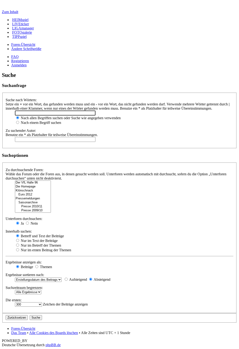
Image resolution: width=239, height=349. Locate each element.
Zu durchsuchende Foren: (24, 170)
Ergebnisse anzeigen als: (24, 262)
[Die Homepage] (33, 187)
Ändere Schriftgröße (26, 49)
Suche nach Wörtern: (21, 100)
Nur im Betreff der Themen (40, 245)
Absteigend (101, 279)
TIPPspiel (19, 37)
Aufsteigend (77, 279)
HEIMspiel (20, 20)
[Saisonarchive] (33, 203)
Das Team (18, 333)
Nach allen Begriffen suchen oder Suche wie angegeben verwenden (70, 118)
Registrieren (20, 61)
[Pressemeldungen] (33, 199)
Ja (22, 223)
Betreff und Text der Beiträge (42, 236)
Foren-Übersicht (23, 45)
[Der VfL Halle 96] (33, 183)
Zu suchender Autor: (21, 131)
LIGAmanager (23, 28)
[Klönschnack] (33, 191)
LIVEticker (20, 24)
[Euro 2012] (33, 195)
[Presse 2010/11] (33, 207)
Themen (45, 267)
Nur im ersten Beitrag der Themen (45, 250)
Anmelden (19, 65)
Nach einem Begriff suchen (40, 123)
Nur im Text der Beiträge (39, 241)
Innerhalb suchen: (19, 231)
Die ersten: (13, 300)
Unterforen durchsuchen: (24, 219)
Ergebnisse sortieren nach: (25, 275)
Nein (34, 223)
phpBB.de (53, 345)
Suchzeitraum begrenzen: (24, 288)
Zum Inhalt (10, 12)
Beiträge (26, 267)
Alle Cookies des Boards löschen (53, 333)
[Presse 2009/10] (33, 210)
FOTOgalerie (22, 32)
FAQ (15, 57)
